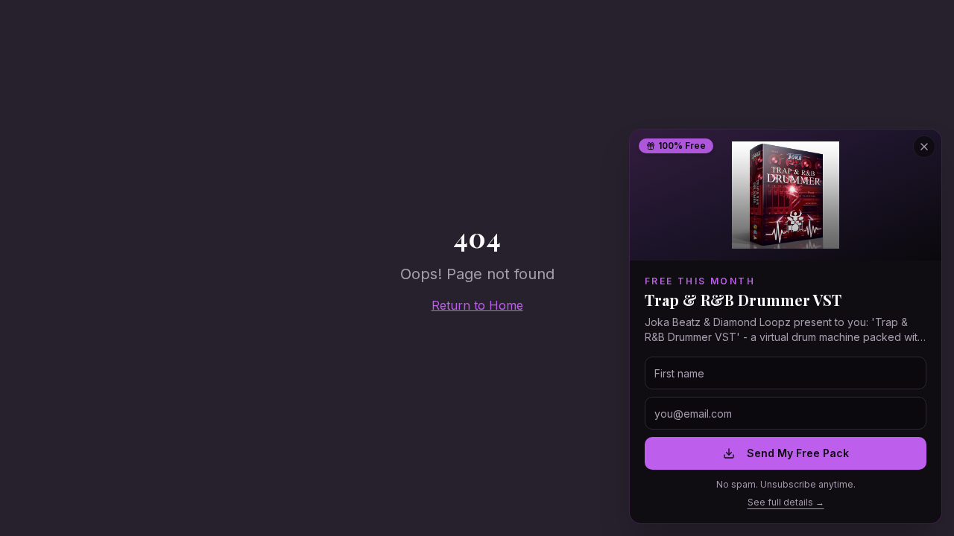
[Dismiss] (924, 146)
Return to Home (477, 305)
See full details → (786, 502)
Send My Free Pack (798, 453)
